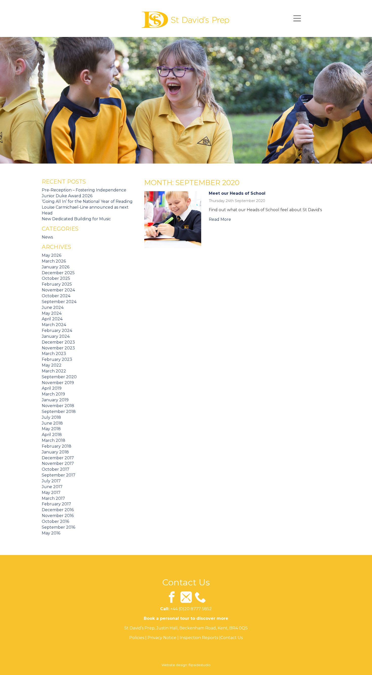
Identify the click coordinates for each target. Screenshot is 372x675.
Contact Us (231, 637)
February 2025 (57, 284)
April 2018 (52, 434)
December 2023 (58, 342)
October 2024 (56, 295)
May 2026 (51, 255)
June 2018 (52, 423)
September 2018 (59, 411)
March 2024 (54, 324)
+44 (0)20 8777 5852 (191, 608)
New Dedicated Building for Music (76, 218)
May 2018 (51, 428)
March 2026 (54, 261)
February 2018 (56, 446)
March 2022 (54, 371)
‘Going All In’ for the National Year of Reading (87, 201)
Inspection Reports (199, 637)
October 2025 (56, 278)
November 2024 (58, 290)
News (47, 237)
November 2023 (58, 348)
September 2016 (58, 527)
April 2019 (51, 388)
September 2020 (59, 376)
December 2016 (58, 509)
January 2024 (56, 336)
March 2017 (53, 498)
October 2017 (55, 469)
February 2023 (57, 359)
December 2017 (58, 457)
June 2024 (53, 307)
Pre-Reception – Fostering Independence (84, 190)
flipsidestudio (200, 665)
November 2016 (58, 515)
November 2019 (58, 382)
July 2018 (51, 417)
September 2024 (59, 301)
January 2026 (55, 267)
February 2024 (57, 330)
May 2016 (51, 533)
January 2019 (55, 400)
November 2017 (58, 463)
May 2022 (51, 365)
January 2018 (55, 452)
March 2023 (54, 353)
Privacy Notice (162, 637)
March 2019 (53, 394)
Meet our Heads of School (237, 193)
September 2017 (58, 475)
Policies (136, 637)
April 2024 (52, 318)
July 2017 (51, 481)
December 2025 (58, 272)
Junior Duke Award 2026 (67, 195)
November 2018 (58, 405)
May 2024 (51, 313)
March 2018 (53, 440)
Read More (220, 219)
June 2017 (52, 486)
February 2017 (56, 504)
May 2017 (51, 492)
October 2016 (55, 521)
